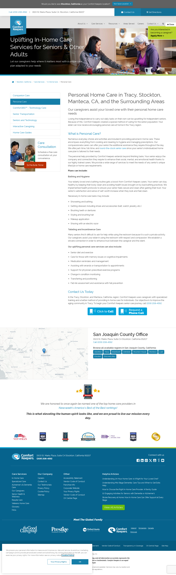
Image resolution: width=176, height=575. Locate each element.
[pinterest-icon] (146, 460)
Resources (113, 24)
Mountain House (139, 352)
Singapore (142, 528)
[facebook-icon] (138, 460)
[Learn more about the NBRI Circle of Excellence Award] (155, 441)
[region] (47, 558)
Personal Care (66, 82)
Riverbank (116, 352)
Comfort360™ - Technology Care (29, 108)
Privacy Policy (43, 488)
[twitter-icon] (150, 461)
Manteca (153, 352)
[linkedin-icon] (142, 460)
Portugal (133, 532)
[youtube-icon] (154, 460)
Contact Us (151, 24)
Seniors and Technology (25, 120)
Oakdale (126, 352)
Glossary (15, 507)
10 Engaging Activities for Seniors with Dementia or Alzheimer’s (128, 493)
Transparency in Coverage (133, 546)
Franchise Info (69, 485)
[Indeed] (158, 461)
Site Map (165, 546)
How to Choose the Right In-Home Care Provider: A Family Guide (129, 489)
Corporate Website (71, 488)
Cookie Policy (43, 491)
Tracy (107, 352)
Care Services (97, 24)
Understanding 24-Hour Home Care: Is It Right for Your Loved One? (130, 479)
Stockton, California (24, 82)
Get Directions (154, 12)
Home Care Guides (22, 132)
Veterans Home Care (20, 503)
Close (171, 24)
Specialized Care (19, 481)
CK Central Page (70, 498)
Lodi (161, 352)
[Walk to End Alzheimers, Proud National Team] (111, 438)
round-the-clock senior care (113, 148)
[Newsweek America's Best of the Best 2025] (65, 441)
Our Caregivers (18, 491)
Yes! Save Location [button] (121, 4)
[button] (83, 23)
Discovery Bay (109, 356)
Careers (140, 24)
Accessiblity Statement (73, 478)
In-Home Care (52, 82)
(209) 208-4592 (154, 303)
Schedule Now (35, 165)
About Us (81, 24)
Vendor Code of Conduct (74, 481)
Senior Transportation (23, 114)
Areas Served (128, 24)
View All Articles (113, 507)
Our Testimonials (45, 485)
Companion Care (21, 95)
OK (80, 562)
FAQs (14, 510)
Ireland (133, 528)
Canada (151, 528)
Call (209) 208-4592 (18, 12)
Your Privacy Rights (71, 491)
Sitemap (41, 495)
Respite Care (17, 500)
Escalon (97, 356)
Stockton (98, 352)
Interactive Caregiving (23, 126)
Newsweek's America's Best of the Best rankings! (88, 407)
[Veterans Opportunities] (20, 441)
